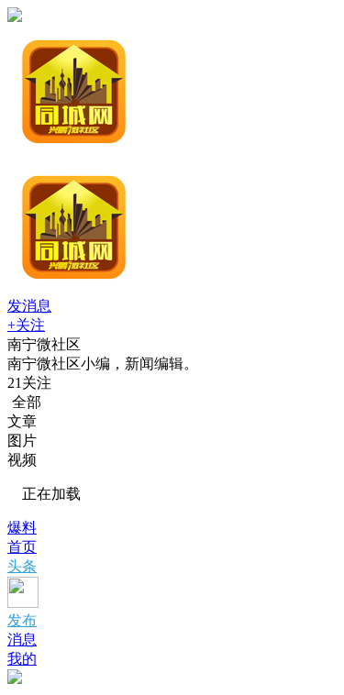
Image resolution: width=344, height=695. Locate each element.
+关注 (26, 325)
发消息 (29, 306)
